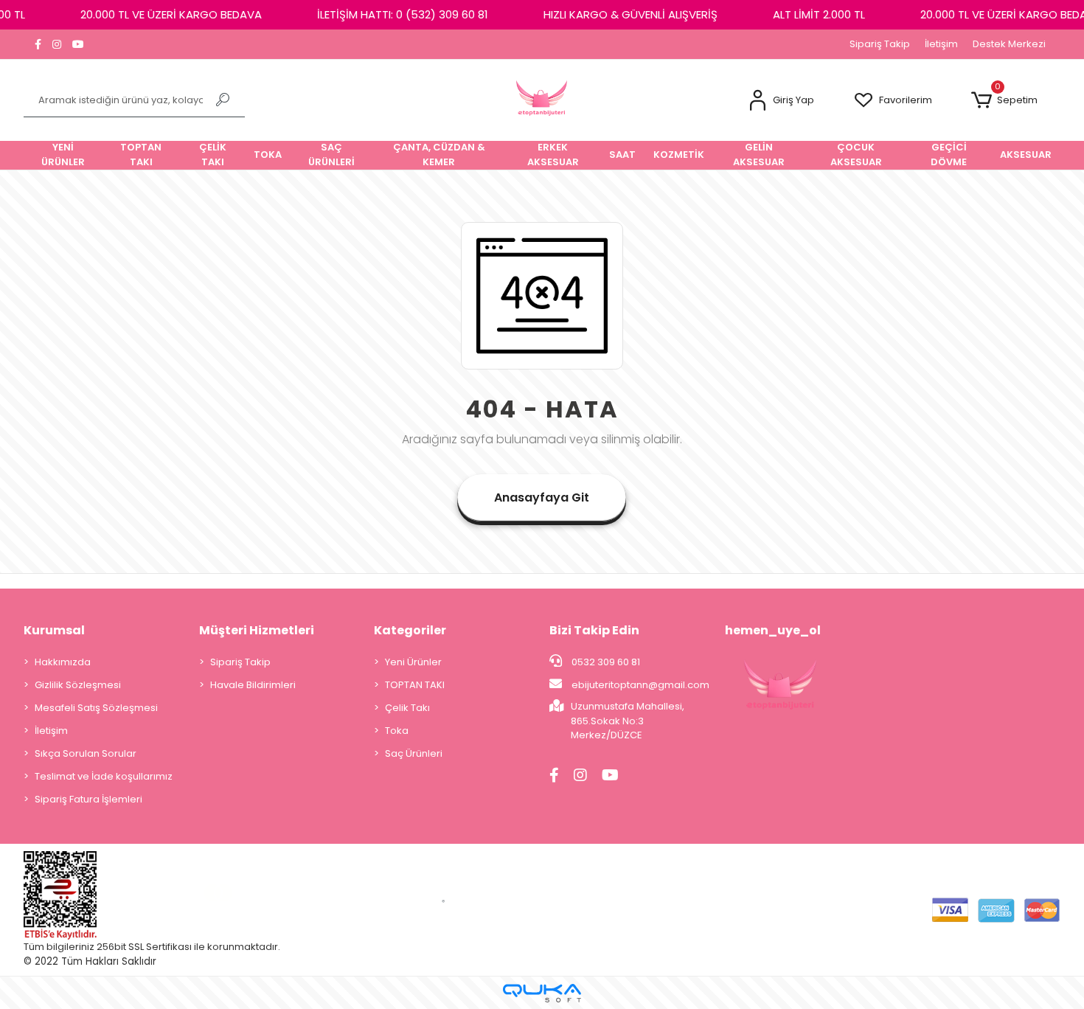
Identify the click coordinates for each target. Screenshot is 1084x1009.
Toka (397, 731)
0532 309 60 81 (604, 662)
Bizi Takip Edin (594, 630)
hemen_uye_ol (773, 630)
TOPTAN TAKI (415, 685)
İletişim (941, 44)
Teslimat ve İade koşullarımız (104, 776)
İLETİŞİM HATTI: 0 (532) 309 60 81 (402, 14)
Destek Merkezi (1009, 44)
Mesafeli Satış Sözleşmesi (96, 708)
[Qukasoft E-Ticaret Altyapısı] (542, 993)
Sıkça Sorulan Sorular (85, 753)
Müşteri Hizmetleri (256, 630)
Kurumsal (54, 630)
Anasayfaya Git (541, 497)
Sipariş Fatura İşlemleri (88, 799)
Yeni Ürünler (413, 662)
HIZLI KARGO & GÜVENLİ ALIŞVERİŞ (630, 14)
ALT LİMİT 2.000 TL (819, 14)
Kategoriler (410, 630)
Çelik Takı (407, 708)
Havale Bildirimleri (253, 685)
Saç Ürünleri (413, 753)
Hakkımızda (63, 662)
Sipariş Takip (880, 44)
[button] (781, 101)
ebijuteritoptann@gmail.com (640, 685)
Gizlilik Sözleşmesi (78, 685)
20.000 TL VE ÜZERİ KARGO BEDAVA (171, 14)
